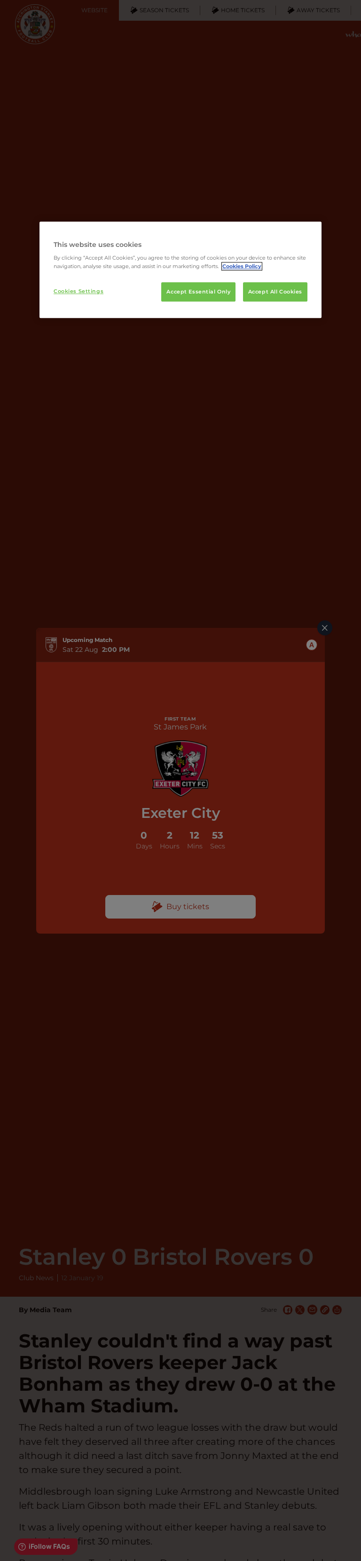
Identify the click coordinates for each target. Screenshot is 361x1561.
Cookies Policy (241, 266)
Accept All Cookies (275, 291)
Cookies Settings (78, 291)
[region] (180, 270)
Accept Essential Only (198, 291)
